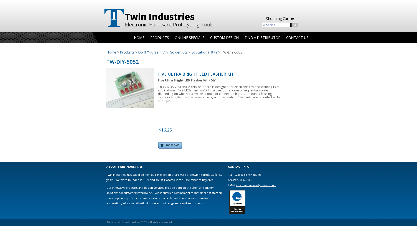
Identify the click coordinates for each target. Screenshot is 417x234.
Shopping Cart (278, 18)
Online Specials (189, 37)
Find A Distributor (262, 37)
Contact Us (297, 37)
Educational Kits (204, 52)
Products (159, 37)
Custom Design (224, 37)
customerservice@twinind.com (256, 185)
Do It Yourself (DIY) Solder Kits (163, 52)
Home (139, 37)
